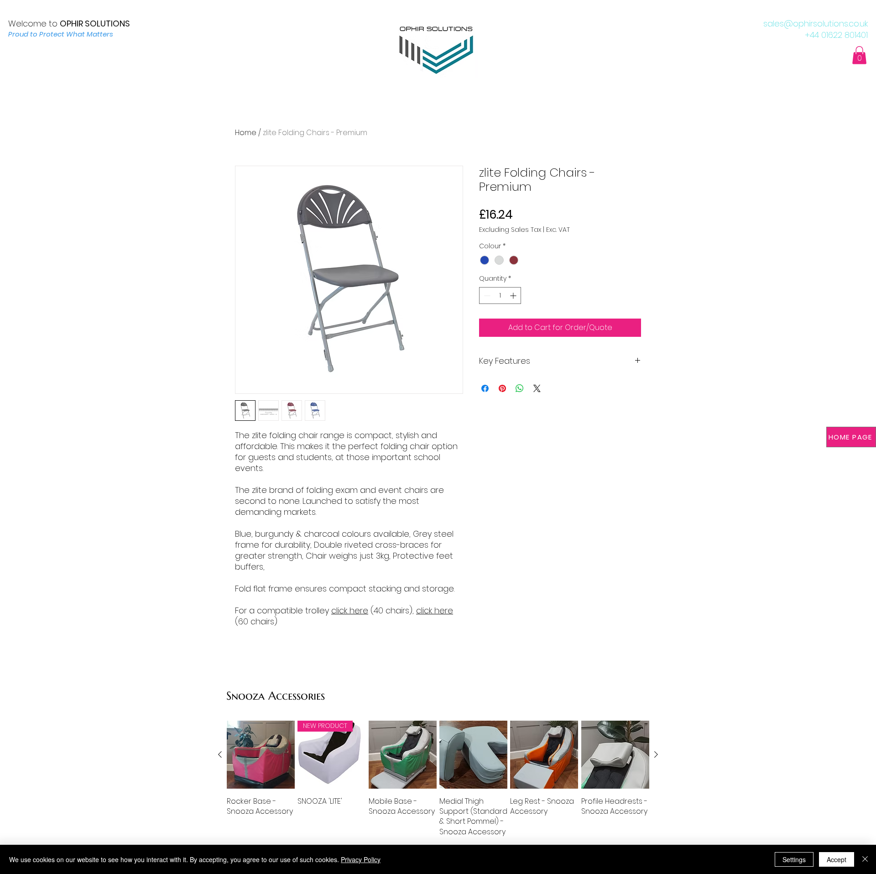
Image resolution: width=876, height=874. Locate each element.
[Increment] (514, 296)
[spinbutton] (500, 296)
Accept (836, 859)
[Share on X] (537, 388)
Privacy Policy (361, 859)
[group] (438, 778)
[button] (859, 55)
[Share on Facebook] (485, 388)
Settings (794, 859)
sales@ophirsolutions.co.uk (815, 23)
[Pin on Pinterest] (502, 388)
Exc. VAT (558, 229)
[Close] (865, 859)
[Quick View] (261, 755)
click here (349, 610)
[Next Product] (656, 754)
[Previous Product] (219, 754)
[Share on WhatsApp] (519, 388)
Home (245, 132)
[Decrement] (486, 296)
